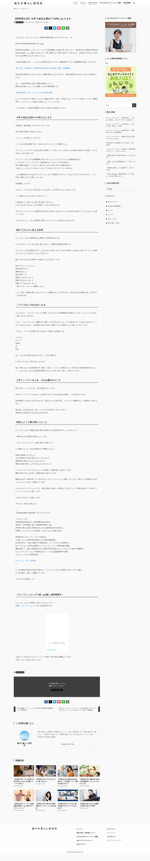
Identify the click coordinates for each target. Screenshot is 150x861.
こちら (32, 579)
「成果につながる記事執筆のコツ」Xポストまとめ (120, 162)
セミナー (110, 210)
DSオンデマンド (113, 202)
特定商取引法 (111, 836)
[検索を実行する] (134, 105)
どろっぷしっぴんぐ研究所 (26, 561)
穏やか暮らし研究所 (24, 744)
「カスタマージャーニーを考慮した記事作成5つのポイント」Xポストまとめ (120, 150)
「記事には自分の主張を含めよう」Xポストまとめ (120, 156)
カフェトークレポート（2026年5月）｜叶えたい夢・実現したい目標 (120, 125)
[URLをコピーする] (67, 28)
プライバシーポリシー (114, 840)
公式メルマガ (19, 22)
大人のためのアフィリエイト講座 (87, 836)
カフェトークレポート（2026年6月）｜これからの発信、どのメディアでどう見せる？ (120, 119)
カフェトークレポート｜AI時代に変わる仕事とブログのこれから (120, 137)
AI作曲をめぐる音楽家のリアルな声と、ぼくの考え (120, 144)
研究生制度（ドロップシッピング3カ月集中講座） (35, 92)
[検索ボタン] (134, 3)
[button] (46, 28)
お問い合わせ (111, 829)
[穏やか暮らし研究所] (28, 3)
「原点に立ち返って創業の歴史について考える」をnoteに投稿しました (120, 175)
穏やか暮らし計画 (113, 223)
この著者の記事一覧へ (67, 744)
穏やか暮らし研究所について (86, 833)
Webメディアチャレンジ (85, 840)
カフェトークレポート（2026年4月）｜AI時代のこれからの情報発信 (120, 131)
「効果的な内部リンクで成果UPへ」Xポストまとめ (120, 169)
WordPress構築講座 (114, 206)
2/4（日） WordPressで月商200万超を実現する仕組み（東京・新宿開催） (44, 68)
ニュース (110, 214)
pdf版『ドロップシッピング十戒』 (28, 606)
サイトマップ (111, 833)
